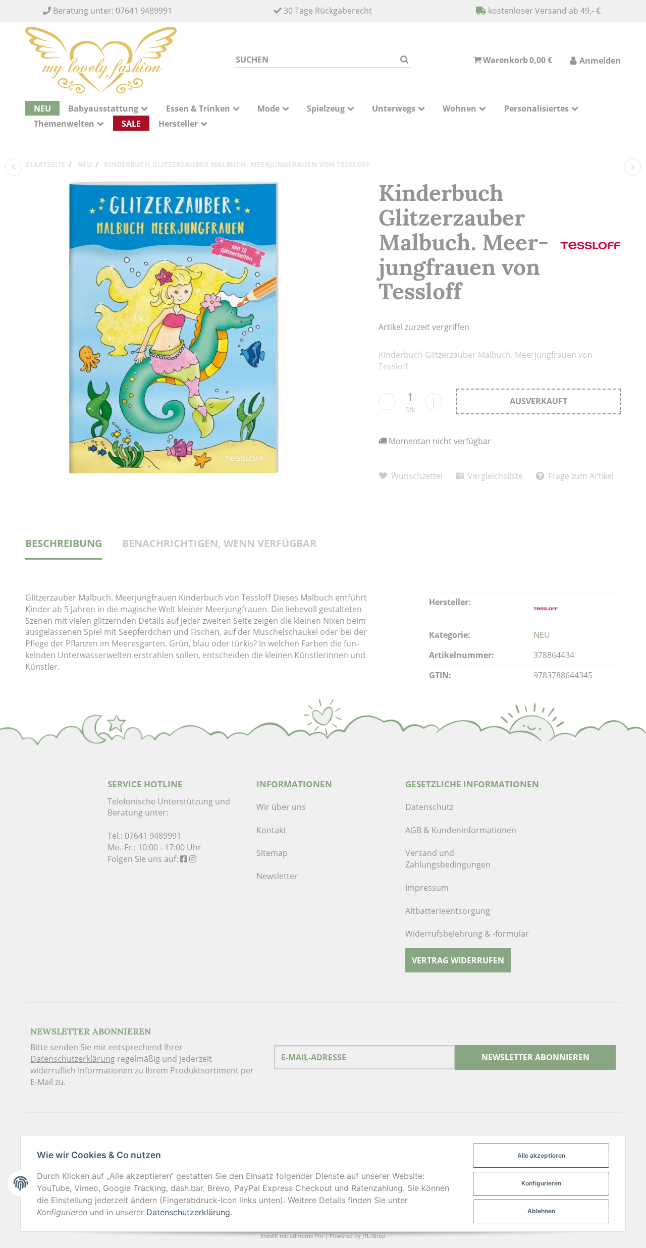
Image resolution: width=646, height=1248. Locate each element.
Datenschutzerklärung (72, 1058)
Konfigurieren (541, 1183)
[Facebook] (183, 858)
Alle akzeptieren (541, 1155)
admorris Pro (307, 1235)
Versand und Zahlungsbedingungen (448, 858)
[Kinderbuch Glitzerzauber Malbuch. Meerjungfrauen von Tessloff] (171, 327)
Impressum (427, 887)
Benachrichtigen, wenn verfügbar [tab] (219, 543)
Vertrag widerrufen (458, 960)
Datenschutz (429, 806)
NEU (541, 634)
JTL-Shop (374, 1235)
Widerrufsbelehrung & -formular (467, 933)
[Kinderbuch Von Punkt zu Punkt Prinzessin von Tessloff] (632, 167)
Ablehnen (541, 1211)
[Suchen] (404, 59)
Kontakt (271, 830)
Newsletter (277, 876)
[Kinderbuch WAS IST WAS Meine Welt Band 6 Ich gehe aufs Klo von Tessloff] (13, 167)
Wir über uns (281, 806)
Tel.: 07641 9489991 (144, 835)
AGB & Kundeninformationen (460, 830)
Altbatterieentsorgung (447, 910)
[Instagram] (192, 858)
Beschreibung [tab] (63, 543)
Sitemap (272, 852)
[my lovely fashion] (101, 60)
